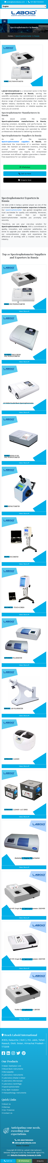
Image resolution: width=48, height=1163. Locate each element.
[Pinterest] (24, 1054)
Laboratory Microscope (12, 1081)
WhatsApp (25, 167)
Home (10, 36)
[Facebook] (3, 1054)
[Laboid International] (24, 13)
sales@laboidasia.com (15, 2)
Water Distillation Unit (12, 1066)
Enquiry (40, 1161)
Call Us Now (25, 174)
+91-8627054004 (25, 1140)
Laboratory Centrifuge (12, 1084)
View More (23, 311)
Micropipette (8, 1072)
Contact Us (7, 1113)
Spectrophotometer (14, 210)
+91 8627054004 (37, 2)
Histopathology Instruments (14, 1093)
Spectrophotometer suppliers (15, 142)
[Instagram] (13, 1054)
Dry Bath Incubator (11, 1090)
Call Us (9, 1161)
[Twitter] (8, 1054)
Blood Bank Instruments (13, 1069)
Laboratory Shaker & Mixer (14, 1078)
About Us (7, 1104)
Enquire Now (25, 180)
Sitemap (6, 1107)
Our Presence (8, 1110)
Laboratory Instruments (13, 1075)
